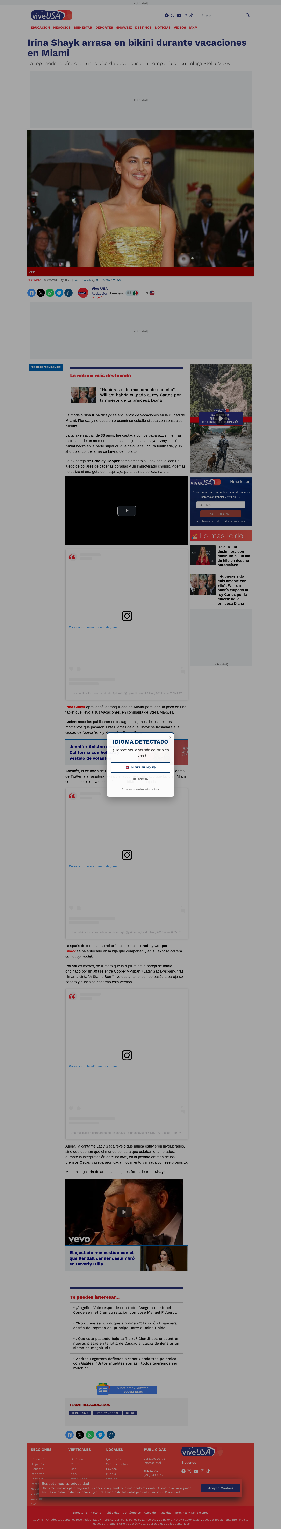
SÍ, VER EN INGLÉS (141, 767)
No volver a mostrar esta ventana (140, 789)
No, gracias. (140, 778)
